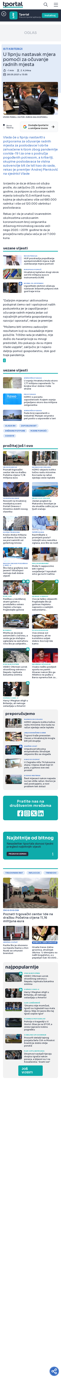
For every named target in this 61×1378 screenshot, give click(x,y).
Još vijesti (27, 1070)
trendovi (51, 873)
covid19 (9, 436)
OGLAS (30, 33)
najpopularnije (21, 967)
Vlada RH (10, 426)
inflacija (34, 873)
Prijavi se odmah (17, 854)
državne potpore (15, 431)
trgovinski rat (14, 873)
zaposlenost (29, 426)
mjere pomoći (38, 431)
